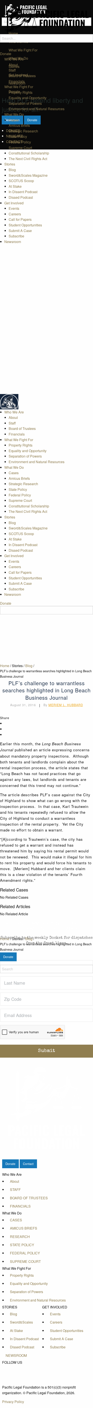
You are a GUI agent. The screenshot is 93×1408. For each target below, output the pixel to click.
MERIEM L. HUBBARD (65, 705)
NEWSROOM (16, 1355)
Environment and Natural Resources (36, 108)
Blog (12, 169)
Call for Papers (20, 219)
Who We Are (14, 59)
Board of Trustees (22, 75)
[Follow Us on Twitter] (16, 1372)
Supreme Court (20, 147)
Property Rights (20, 92)
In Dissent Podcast (23, 191)
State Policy (18, 136)
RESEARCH (20, 1236)
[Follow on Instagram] (16, 1382)
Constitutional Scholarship (29, 153)
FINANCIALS (20, 1206)
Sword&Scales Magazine (28, 175)
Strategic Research (23, 131)
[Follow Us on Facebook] (16, 1367)
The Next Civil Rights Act (28, 158)
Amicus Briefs (19, 125)
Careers (15, 213)
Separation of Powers (25, 103)
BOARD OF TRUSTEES (29, 1197)
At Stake (15, 186)
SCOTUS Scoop (21, 180)
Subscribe (16, 236)
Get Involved (14, 202)
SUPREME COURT (25, 1261)
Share (4, 718)
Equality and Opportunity (27, 97)
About (13, 64)
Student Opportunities (25, 224)
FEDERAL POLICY (25, 1253)
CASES (16, 1219)
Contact (28, 1163)
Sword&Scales (21, 1322)
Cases (14, 120)
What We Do (14, 114)
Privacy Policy (13, 1401)
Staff (12, 70)
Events (14, 208)
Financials (17, 81)
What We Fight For (18, 86)
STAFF (15, 1189)
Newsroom (12, 241)
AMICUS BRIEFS (23, 1228)
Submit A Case (20, 230)
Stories (9, 164)
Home (4, 665)
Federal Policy (20, 142)
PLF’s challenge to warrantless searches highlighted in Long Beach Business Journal (46, 674)
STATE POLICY (22, 1244)
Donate (5, 53)
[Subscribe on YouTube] (16, 1377)
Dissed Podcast (21, 197)
